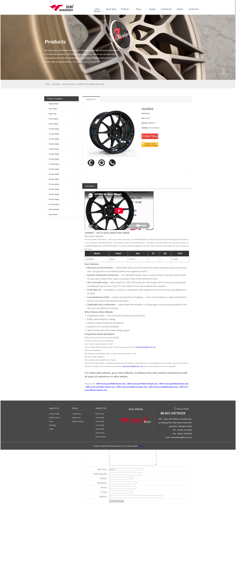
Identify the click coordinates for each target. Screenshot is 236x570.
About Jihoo (111, 9)
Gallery (180, 9)
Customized (166, 9)
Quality (152, 9)
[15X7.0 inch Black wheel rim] (91, 162)
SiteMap (141, 446)
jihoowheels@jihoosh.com (146, 347)
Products (125, 9)
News (138, 9)
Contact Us (194, 9)
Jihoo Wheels (97, 10)
